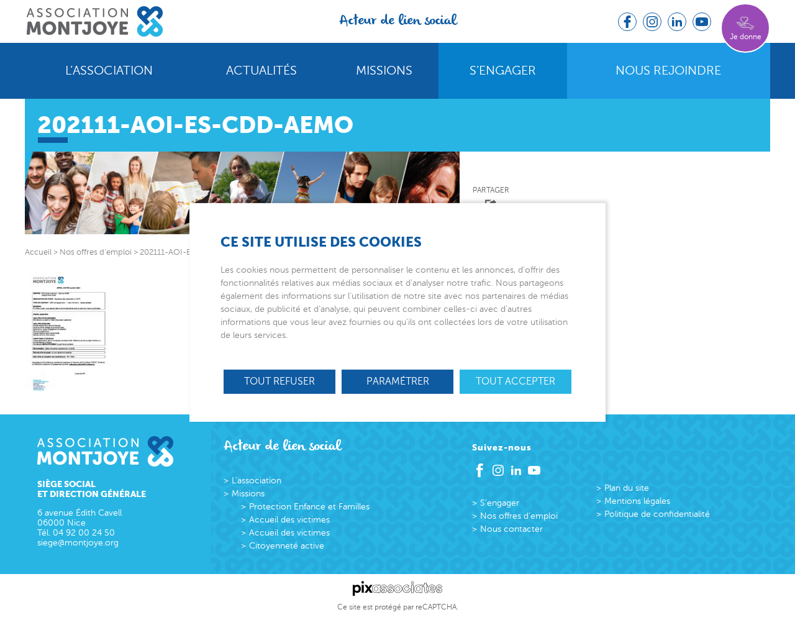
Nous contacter (511, 529)
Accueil (38, 252)
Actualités (261, 71)
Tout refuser (279, 381)
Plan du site (626, 488)
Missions (384, 71)
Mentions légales (637, 501)
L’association (109, 71)
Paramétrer (397, 381)
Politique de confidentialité (657, 514)
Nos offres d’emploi (519, 516)
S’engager (503, 71)
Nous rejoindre (668, 71)
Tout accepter (515, 381)
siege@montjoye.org (78, 542)
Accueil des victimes (289, 519)
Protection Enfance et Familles (309, 506)
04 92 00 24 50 (84, 532)
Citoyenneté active (286, 545)
